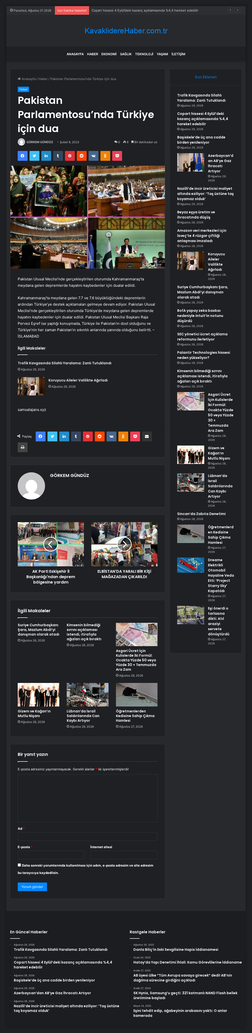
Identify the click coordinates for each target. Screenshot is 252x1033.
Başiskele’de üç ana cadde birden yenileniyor (126, 10)
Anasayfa (75, 54)
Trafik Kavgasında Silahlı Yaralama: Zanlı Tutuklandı (64, 363)
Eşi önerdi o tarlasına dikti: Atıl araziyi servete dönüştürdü (218, 621)
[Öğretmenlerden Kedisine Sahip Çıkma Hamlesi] (137, 695)
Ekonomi (109, 54)
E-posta (25, 847)
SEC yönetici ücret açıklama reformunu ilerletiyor (202, 337)
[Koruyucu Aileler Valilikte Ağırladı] (31, 386)
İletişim (178, 54)
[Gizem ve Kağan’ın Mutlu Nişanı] (39, 695)
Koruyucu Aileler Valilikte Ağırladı (78, 380)
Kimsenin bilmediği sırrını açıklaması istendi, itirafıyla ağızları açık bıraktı (84, 632)
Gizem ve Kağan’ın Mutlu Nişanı (34, 713)
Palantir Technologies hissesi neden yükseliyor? (203, 355)
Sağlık (126, 54)
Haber (92, 54)
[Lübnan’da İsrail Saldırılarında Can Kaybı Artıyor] (88, 695)
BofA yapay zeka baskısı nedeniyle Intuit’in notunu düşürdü (200, 315)
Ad (21, 828)
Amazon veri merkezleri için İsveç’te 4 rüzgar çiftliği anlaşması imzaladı (201, 235)
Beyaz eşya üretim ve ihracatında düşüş (196, 215)
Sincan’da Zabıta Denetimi (201, 513)
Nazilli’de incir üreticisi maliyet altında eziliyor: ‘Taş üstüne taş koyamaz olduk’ (205, 193)
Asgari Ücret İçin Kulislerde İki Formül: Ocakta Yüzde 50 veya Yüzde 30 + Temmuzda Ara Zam (136, 660)
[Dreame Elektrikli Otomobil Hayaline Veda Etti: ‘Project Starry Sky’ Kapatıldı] (190, 565)
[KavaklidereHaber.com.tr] (126, 31)
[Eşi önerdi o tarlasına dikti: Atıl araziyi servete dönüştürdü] (190, 615)
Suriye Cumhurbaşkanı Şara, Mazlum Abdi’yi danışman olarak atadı (38, 630)
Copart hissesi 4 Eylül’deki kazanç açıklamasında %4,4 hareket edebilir (202, 118)
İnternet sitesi (101, 847)
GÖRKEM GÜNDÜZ (40, 142)
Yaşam (162, 54)
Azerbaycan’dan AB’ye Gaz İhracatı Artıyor (220, 163)
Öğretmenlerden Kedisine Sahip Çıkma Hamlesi (135, 716)
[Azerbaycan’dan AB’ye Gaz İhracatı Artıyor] (190, 162)
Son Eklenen (206, 77)
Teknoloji (144, 54)
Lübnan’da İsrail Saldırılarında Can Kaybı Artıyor (83, 716)
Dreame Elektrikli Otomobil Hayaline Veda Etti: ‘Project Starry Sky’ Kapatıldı (221, 575)
